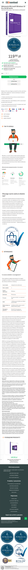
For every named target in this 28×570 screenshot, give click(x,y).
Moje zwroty (14, 505)
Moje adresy (14, 507)
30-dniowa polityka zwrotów (14, 483)
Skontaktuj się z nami (14, 473)
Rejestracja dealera (14, 485)
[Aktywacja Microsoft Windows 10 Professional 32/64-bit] (14, 448)
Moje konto (14, 496)
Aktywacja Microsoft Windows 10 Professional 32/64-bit (14, 460)
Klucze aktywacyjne (14, 500)
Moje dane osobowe (14, 509)
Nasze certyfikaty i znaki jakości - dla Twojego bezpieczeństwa (14, 470)
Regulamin (14, 492)
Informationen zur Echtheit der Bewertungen (12, 568)
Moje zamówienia (14, 502)
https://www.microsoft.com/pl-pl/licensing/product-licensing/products (10, 404)
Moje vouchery (14, 511)
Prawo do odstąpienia (14, 490)
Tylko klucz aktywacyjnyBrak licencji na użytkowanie (14, 61)
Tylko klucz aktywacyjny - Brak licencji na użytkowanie (13, 9)
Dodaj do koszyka (13, 77)
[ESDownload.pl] (12, 2)
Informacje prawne (14, 475)
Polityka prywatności (14, 477)
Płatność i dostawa (14, 488)
